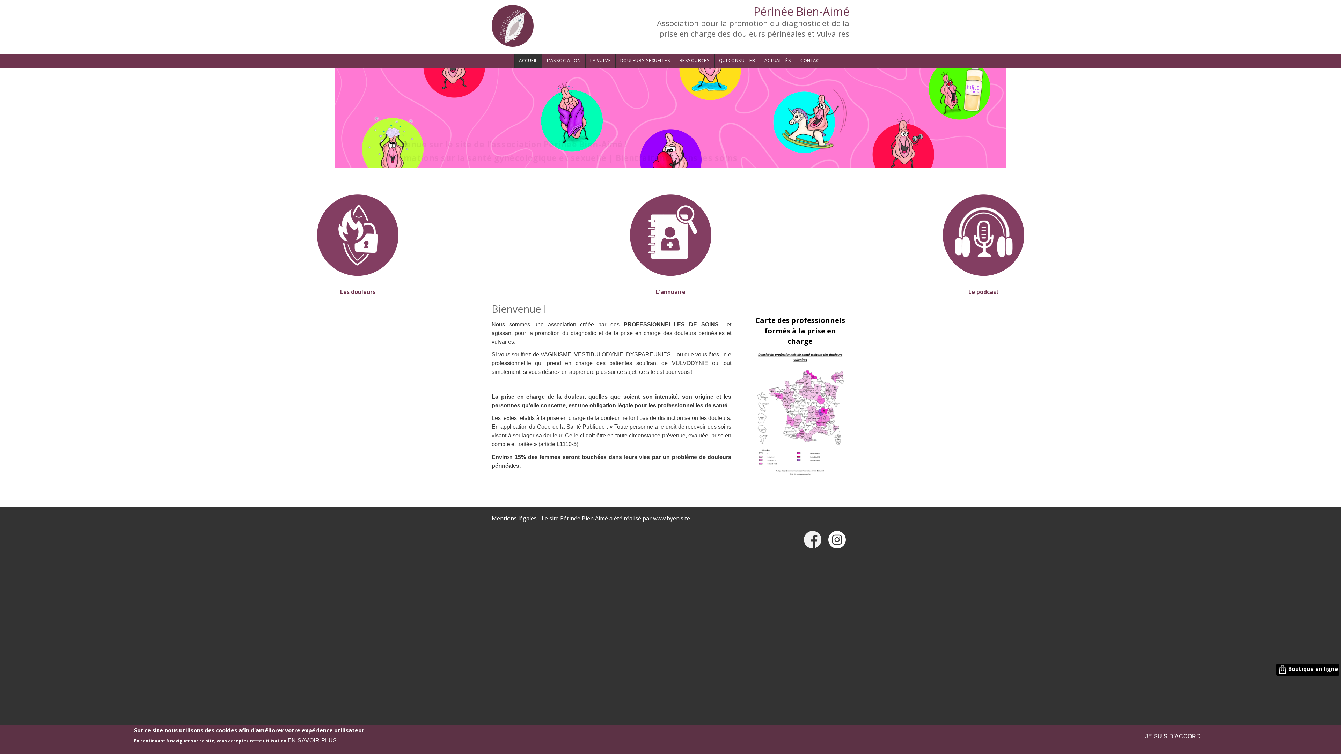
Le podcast (983, 292)
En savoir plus (312, 741)
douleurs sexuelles (645, 60)
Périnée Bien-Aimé (801, 11)
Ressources (695, 60)
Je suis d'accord (1173, 736)
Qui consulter (737, 60)
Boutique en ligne (1312, 669)
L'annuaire (671, 292)
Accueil (528, 60)
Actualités (777, 60)
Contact (811, 60)
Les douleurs (357, 292)
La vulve (600, 60)
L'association (564, 60)
